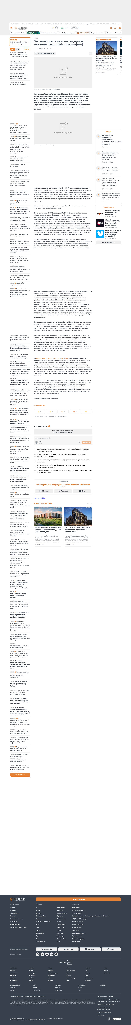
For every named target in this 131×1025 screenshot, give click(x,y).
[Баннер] (33, 32)
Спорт (59, 922)
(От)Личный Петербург (79, 919)
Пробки (65, 28)
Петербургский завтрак (108, 24)
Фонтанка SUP (15, 24)
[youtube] (51, 954)
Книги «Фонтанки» (78, 924)
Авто (37, 907)
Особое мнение (62, 913)
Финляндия (60, 936)
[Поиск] (111, 28)
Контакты (13, 910)
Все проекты (76, 941)
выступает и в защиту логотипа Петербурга (52, 358)
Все (12, 49)
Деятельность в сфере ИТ (103, 1009)
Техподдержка (14, 913)
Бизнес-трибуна (41, 916)
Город (38, 930)
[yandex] (56, 954)
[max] (37, 954)
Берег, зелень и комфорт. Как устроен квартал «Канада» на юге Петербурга (48, 529)
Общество (60, 910)
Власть (38, 924)
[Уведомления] (115, 28)
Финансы (60, 933)
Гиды (37, 927)
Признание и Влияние (67, 24)
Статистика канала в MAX (18, 927)
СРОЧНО (13, 39)
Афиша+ (38, 910)
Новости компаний (43, 503)
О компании (14, 922)
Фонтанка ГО (38, 24)
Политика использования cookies (105, 1004)
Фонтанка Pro (76, 907)
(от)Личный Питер (27, 24)
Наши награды (101, 1015)
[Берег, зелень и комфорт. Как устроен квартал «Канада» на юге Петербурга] (48, 516)
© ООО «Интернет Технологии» (55, 1018)
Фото (58, 941)
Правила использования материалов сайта (108, 1001)
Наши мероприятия (16, 919)
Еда (37, 936)
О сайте (12, 907)
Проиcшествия (61, 919)
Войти (40, 443)
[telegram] (42, 954)
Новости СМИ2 (39, 498)
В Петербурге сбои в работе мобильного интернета (19, 43)
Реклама (13, 916)
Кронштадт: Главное (78, 933)
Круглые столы (77, 936)
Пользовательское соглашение (105, 996)
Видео (38, 919)
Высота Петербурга (78, 939)
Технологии (60, 927)
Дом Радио (75, 930)
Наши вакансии (15, 924)
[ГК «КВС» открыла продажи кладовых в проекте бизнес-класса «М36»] (78, 516)
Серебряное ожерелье (51, 24)
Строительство (61, 924)
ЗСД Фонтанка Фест (92, 24)
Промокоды (108, 207)
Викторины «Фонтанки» (43, 922)
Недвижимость (41, 941)
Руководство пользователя (104, 1012)
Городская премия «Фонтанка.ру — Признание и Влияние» (90, 916)
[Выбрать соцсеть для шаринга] (90, 53)
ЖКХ (37, 939)
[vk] (47, 954)
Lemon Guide (80, 24)
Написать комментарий (46, 53)
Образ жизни (61, 907)
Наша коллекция (77, 922)
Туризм (59, 930)
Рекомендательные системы (104, 1007)
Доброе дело (40, 933)
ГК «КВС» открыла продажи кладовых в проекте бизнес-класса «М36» (77, 529)
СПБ (17, 49)
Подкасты (60, 916)
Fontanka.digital (77, 927)
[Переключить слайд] (121, 48)
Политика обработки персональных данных (108, 999)
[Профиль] (119, 28)
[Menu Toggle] (11, 28)
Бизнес (38, 913)
